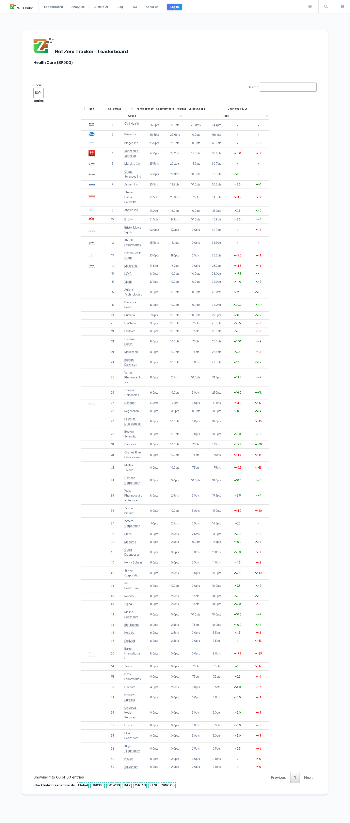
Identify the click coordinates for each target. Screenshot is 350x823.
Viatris (128, 281)
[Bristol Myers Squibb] (92, 230)
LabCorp (130, 331)
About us (152, 6)
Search (326, 6)
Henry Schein (133, 562)
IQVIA (127, 273)
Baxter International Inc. (132, 653)
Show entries (38, 92)
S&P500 (168, 785)
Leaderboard (53, 6)
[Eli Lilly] (92, 219)
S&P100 (97, 785)
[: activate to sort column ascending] (83, 108)
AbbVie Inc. (131, 210)
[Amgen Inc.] (92, 184)
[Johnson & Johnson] (92, 155)
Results (181, 108)
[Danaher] (92, 403)
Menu (342, 6)
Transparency (144, 108)
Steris (128, 534)
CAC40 (140, 785)
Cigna (128, 604)
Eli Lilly (128, 219)
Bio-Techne (131, 624)
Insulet (128, 759)
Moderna (130, 541)
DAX (127, 785)
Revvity (129, 596)
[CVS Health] (92, 126)
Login (309, 6)
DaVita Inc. (131, 323)
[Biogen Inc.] (92, 143)
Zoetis (128, 666)
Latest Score (197, 108)
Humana (129, 315)
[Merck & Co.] (92, 163)
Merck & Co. (132, 163)
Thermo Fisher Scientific (130, 197)
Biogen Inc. (131, 143)
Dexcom (129, 687)
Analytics (78, 6)
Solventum (131, 766)
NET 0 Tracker (24, 8)
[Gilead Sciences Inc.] (92, 174)
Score (132, 115)
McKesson (131, 352)
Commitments (165, 108)
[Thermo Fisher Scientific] (92, 197)
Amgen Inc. (131, 184)
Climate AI (101, 6)
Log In (174, 6)
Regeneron (131, 411)
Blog (120, 6)
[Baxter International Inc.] (92, 655)
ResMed (129, 640)
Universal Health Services (130, 712)
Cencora (130, 444)
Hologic (129, 632)
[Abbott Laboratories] (92, 243)
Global (83, 785)
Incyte (128, 725)
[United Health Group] (92, 255)
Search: (253, 87)
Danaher (130, 403)
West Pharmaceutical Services (133, 495)
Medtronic (131, 265)
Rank (91, 108)
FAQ (134, 6)
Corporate (114, 108)
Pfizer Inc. (130, 134)
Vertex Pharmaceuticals (133, 377)
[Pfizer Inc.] (92, 135)
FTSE (154, 785)
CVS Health (131, 123)
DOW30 (113, 785)
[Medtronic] (92, 266)
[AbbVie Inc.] (92, 211)
